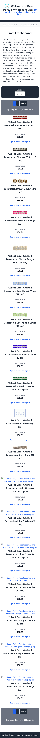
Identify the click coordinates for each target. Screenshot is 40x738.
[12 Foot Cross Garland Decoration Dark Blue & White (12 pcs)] (20, 348)
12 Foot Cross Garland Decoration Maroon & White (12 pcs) (20, 587)
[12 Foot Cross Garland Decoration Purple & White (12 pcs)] (20, 647)
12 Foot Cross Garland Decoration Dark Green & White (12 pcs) (20, 386)
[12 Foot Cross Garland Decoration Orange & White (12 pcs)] (20, 613)
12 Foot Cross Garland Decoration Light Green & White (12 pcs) (20, 488)
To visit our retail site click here (21, 12)
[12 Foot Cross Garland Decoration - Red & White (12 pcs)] (20, 118)
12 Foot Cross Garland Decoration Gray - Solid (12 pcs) (20, 455)
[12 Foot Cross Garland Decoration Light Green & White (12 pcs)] (20, 481)
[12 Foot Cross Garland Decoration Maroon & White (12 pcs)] (20, 580)
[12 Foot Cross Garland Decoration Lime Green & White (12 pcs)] (20, 547)
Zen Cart (36, 735)
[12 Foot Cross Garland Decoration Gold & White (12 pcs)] (20, 417)
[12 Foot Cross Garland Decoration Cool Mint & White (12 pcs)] (20, 316)
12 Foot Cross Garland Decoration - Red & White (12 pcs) (20, 125)
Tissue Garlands (14, 25)
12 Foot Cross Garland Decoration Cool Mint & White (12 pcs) (20, 322)
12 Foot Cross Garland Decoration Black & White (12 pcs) (20, 157)
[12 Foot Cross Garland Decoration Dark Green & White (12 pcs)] (20, 379)
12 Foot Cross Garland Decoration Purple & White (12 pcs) (20, 653)
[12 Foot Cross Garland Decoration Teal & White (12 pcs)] (20, 680)
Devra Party (18, 735)
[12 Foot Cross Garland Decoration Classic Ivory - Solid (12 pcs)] (20, 252)
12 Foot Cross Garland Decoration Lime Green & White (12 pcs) (20, 554)
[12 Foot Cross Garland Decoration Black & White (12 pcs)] (20, 150)
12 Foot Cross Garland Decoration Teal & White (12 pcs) (20, 686)
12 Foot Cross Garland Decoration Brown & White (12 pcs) (19, 189)
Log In (23, 3)
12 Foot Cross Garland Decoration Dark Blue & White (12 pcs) (20, 354)
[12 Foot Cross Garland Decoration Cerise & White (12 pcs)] (20, 214)
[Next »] (23, 103)
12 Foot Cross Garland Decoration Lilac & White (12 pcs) (20, 521)
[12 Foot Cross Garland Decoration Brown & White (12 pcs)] (20, 182)
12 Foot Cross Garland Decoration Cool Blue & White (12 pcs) (20, 291)
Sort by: (20, 90)
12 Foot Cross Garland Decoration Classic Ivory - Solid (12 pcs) (20, 259)
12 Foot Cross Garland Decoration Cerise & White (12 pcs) (20, 220)
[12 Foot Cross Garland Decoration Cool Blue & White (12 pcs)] (20, 284)
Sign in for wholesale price (20, 142)
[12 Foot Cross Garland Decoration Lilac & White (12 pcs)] (20, 514)
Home (15, 3)
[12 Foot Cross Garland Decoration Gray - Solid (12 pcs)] (20, 448)
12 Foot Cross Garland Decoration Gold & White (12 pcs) (20, 423)
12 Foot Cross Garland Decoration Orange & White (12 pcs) (20, 620)
